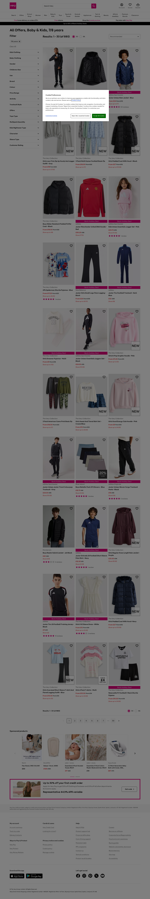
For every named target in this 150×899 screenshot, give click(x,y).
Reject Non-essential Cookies (80, 116)
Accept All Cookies (98, 116)
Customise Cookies (51, 116)
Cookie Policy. (76, 100)
